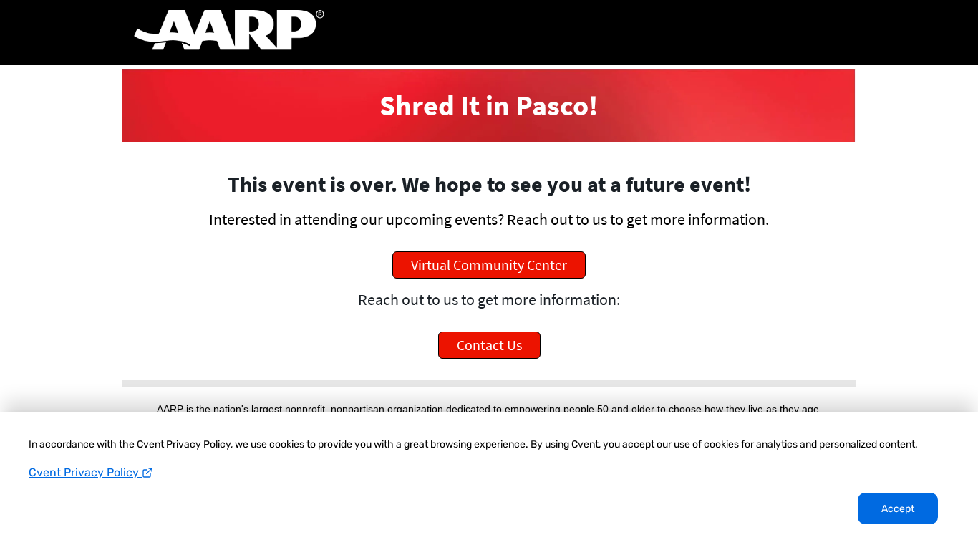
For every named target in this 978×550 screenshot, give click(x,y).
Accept (897, 509)
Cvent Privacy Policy (85, 472)
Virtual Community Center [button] (489, 265)
